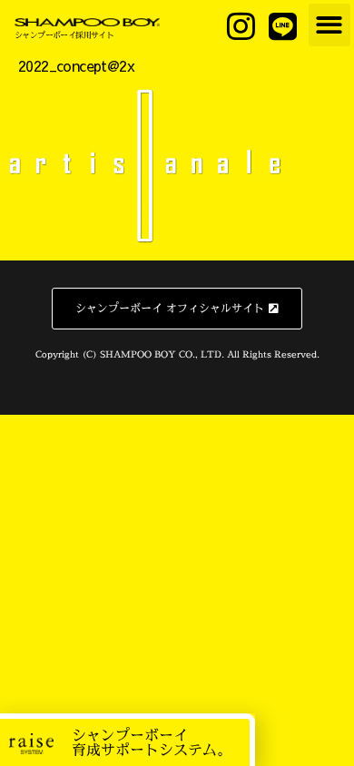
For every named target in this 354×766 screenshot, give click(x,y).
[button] (330, 25)
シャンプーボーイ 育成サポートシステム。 (151, 742)
